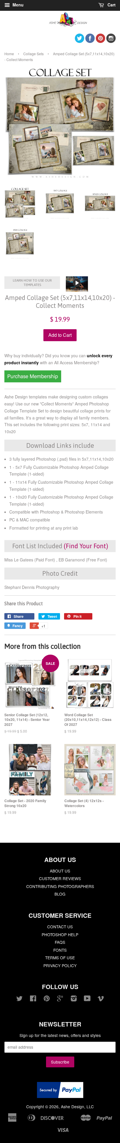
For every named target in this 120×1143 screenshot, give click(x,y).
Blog (60, 894)
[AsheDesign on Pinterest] (100, 41)
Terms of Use (60, 957)
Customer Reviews (60, 878)
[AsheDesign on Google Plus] (60, 999)
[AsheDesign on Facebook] (90, 41)
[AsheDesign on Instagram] (111, 41)
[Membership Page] (32, 381)
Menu (17, 5)
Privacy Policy (60, 965)
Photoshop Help (60, 934)
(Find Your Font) (86, 546)
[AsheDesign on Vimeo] (101, 999)
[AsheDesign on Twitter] (79, 41)
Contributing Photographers (60, 886)
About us (60, 871)
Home (9, 53)
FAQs (60, 942)
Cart (111, 5)
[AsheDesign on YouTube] (87, 999)
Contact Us (60, 926)
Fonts (60, 950)
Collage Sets (33, 53)
